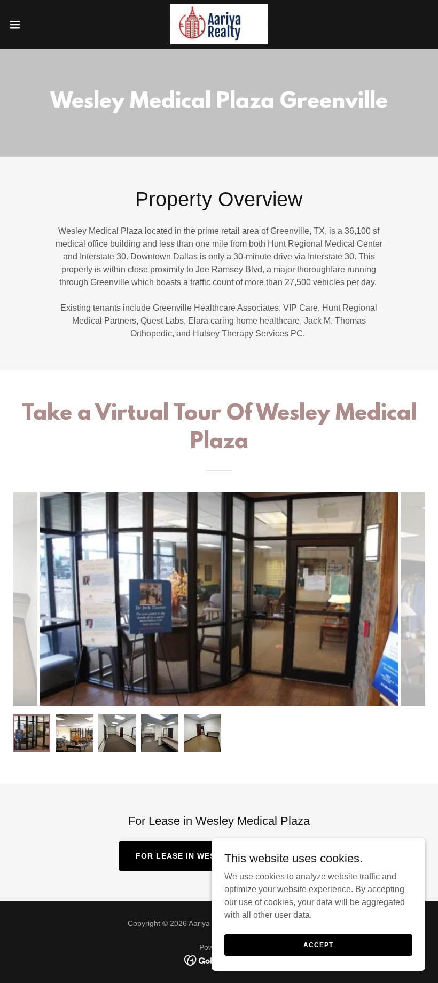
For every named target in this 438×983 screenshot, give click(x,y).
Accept (318, 944)
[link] (219, 24)
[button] (36, 24)
